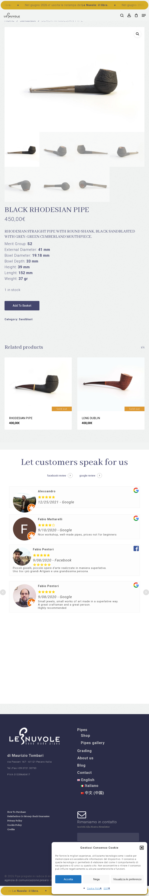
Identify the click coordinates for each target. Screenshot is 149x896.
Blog (81, 765)
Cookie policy (14, 825)
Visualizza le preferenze (127, 879)
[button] (142, 848)
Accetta (68, 879)
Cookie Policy (94, 888)
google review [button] (87, 475)
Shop (85, 735)
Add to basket (22, 305)
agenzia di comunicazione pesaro (27, 880)
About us (85, 758)
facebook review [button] (56, 475)
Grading (84, 751)
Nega (96, 879)
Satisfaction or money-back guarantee (28, 816)
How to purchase (16, 812)
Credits (11, 829)
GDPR (107, 888)
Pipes (82, 730)
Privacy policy (14, 820)
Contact (84, 772)
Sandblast (26, 319)
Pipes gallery (93, 743)
